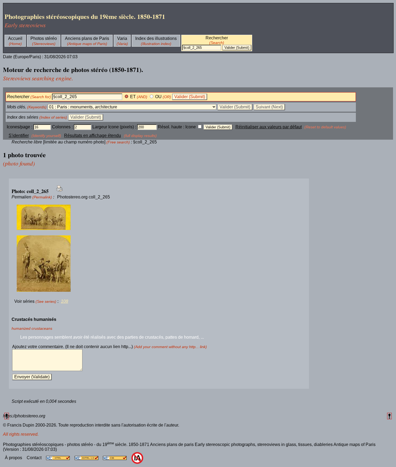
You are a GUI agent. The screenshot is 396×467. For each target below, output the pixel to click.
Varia (122, 38)
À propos (14, 457)
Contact (35, 457)
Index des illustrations (156, 38)
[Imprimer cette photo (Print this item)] (58, 191)
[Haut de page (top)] (6, 415)
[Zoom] (159, 217)
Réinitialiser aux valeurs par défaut (268, 127)
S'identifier (19, 135)
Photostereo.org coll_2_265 (83, 197)
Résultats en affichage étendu (92, 135)
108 (64, 301)
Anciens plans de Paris (87, 38)
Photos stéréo (43, 38)
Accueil (15, 38)
